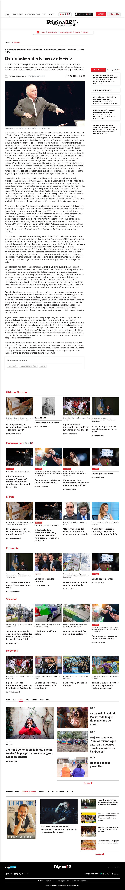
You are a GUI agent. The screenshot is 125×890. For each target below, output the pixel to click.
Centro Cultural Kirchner (28, 366)
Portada (8, 42)
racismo (85, 32)
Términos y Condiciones (79, 881)
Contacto (49, 881)
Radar (34, 700)
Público (70, 791)
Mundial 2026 (52, 32)
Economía (52, 14)
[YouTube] (25, 873)
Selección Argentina (66, 32)
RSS (119, 867)
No (14, 700)
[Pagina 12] (62, 23)
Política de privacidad (62, 881)
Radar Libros (44, 700)
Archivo (40, 881)
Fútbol (43, 32)
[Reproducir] (76, 14)
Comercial (112, 867)
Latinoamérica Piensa (55, 791)
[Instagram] (17, 874)
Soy (27, 700)
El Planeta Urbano (29, 791)
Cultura (17, 42)
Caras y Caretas (12, 791)
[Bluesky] (22, 874)
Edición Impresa (17, 14)
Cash (8, 700)
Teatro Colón (12, 366)
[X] (20, 874)
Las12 (21, 700)
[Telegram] (27, 873)
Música (43, 366)
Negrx (41, 791)
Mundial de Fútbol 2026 (32, 14)
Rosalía (77, 32)
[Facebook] (15, 874)
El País (44, 14)
